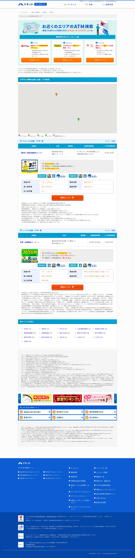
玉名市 (61, 337)
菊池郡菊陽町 (28, 333)
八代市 (97, 337)
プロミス (69, 43)
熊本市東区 (28, 337)
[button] (56, 94)
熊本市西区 (99, 333)
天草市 (26, 329)
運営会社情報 (101, 502)
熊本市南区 (45, 337)
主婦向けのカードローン (27, 478)
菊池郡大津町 (99, 329)
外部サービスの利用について (80, 486)
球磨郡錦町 (45, 333)
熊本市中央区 (81, 333)
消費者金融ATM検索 (78, 481)
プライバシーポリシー (79, 496)
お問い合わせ (101, 498)
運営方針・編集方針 (103, 481)
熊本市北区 (63, 333)
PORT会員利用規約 (103, 485)
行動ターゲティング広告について (80, 501)
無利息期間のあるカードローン (29, 475)
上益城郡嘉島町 (82, 329)
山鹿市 (26, 341)
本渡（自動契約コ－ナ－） (30, 242)
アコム (35, 43)
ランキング (75, 468)
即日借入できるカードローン (54, 472)
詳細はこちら (35, 60)
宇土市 (61, 329)
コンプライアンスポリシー (80, 492)
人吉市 (79, 337)
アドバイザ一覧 (102, 468)
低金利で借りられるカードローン (30, 472)
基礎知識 (74, 472)
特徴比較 (74, 477)
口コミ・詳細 (110, 141)
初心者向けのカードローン (53, 478)
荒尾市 (44, 329)
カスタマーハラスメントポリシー (80, 508)
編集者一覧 (100, 477)
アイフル (101, 43)
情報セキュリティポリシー (106, 489)
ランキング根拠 (102, 472)
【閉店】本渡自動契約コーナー (31, 153)
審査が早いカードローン (52, 475)
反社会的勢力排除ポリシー (106, 494)
